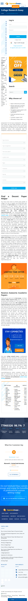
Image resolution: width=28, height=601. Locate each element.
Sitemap (10, 596)
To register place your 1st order (18, 47)
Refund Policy (22, 595)
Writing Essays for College (6, 540)
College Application (5, 552)
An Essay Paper (4, 560)
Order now (15, 6)
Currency (4, 180)
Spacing (4, 174)
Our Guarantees (14, 513)
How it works (5, 513)
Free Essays (23, 519)
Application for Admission (6, 555)
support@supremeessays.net (14, 339)
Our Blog (16, 519)
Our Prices (13, 516)
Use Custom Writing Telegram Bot (15, 498)
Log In (18, 36)
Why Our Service (21, 516)
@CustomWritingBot (23, 577)
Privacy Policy (15, 595)
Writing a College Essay (6, 542)
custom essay (4, 215)
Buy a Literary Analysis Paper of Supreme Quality (12, 531)
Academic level (5, 157)
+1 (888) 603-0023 (16, 337)
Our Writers (5, 519)
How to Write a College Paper (7, 547)
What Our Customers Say (14, 445)
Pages (3, 162)
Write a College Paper (6, 545)
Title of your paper (6, 151)
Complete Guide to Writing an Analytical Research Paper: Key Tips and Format (12, 558)
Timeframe (4, 168)
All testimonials (14, 474)
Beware (11, 519)
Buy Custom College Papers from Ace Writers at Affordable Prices (11, 550)
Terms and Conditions (6, 595)
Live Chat (19, 345)
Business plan (12, 457)
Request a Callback (22, 574)
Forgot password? (18, 45)
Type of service (5, 140)
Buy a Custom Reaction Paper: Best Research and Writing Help (12, 537)
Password (11, 30)
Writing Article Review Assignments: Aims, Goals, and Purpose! (12, 534)
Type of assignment (6, 145)
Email (10, 24)
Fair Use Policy (4, 596)
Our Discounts (5, 516)
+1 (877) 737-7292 (16, 335)
